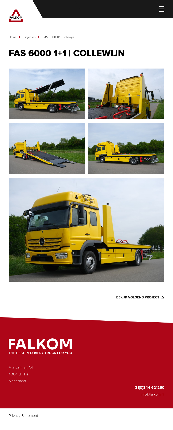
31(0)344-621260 (149, 388)
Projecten (29, 37)
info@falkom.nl (152, 394)
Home (12, 37)
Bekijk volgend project (137, 297)
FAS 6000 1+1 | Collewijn (58, 37)
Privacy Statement (23, 416)
